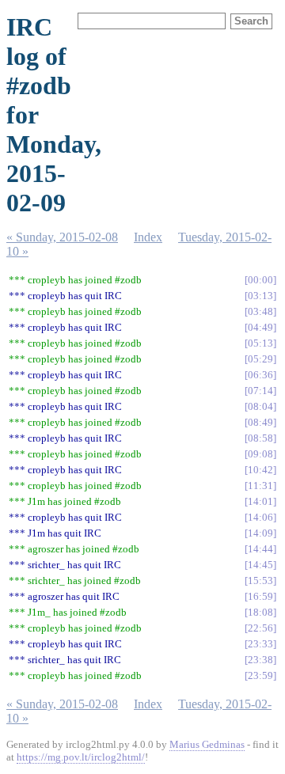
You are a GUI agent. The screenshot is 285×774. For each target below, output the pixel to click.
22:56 (260, 628)
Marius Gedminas (207, 744)
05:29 (260, 359)
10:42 (260, 470)
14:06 (260, 517)
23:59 (260, 675)
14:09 (260, 533)
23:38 (260, 660)
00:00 (260, 280)
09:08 (260, 454)
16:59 (260, 596)
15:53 (260, 580)
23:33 (260, 644)
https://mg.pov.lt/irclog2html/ (81, 757)
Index (148, 237)
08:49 (260, 422)
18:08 (260, 612)
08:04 (260, 406)
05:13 (260, 343)
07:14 (260, 390)
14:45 (260, 565)
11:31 (260, 485)
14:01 (260, 501)
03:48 (260, 311)
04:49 (260, 327)
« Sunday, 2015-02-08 (62, 237)
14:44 (260, 549)
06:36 (260, 375)
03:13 (260, 296)
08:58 (260, 438)
